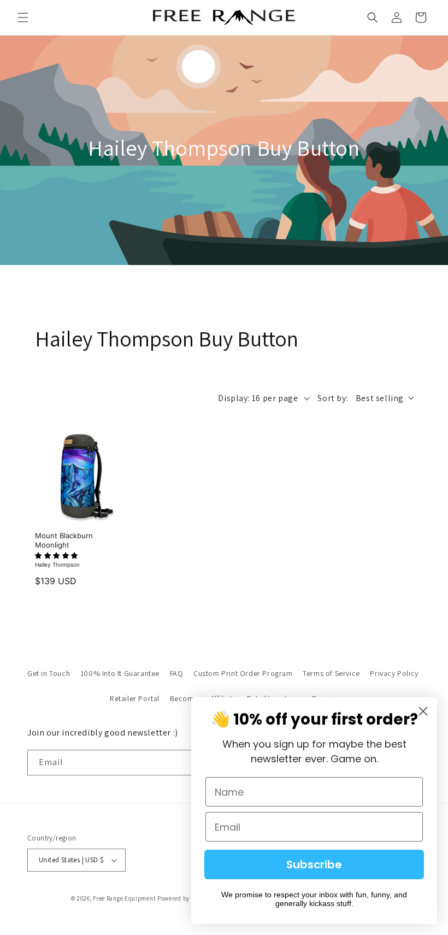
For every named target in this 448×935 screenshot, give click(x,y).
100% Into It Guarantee (120, 673)
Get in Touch (48, 673)
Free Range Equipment (124, 898)
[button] (23, 17)
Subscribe (314, 864)
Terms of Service (331, 673)
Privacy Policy (394, 673)
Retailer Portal (135, 698)
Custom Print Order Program (243, 673)
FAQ (177, 673)
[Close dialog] (423, 711)
